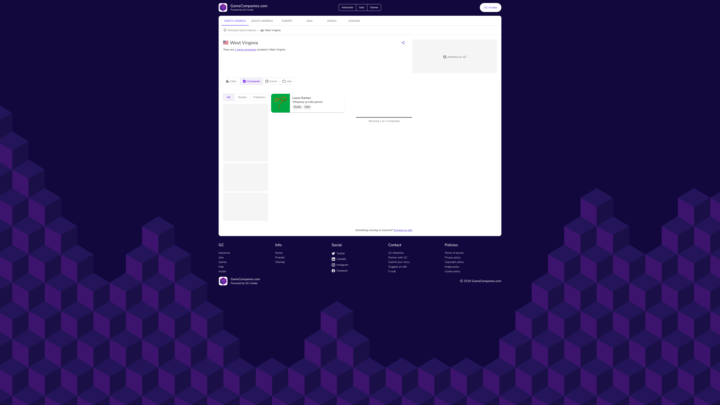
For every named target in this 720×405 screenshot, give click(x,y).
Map (221, 266)
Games (374, 7)
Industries (347, 7)
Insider (222, 271)
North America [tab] (235, 21)
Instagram (342, 265)
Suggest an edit (403, 230)
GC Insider (490, 7)
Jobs (361, 7)
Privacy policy (452, 257)
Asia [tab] (309, 21)
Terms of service (454, 253)
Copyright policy (454, 262)
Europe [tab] (287, 21)
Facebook (342, 270)
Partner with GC (397, 257)
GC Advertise (396, 253)
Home (278, 253)
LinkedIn (341, 259)
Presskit (280, 257)
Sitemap (280, 262)
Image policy (452, 266)
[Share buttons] (403, 42)
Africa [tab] (332, 21)
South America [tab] (262, 21)
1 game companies (245, 49)
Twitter (341, 253)
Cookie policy (452, 271)
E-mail (392, 271)
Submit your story (399, 262)
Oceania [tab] (354, 21)
